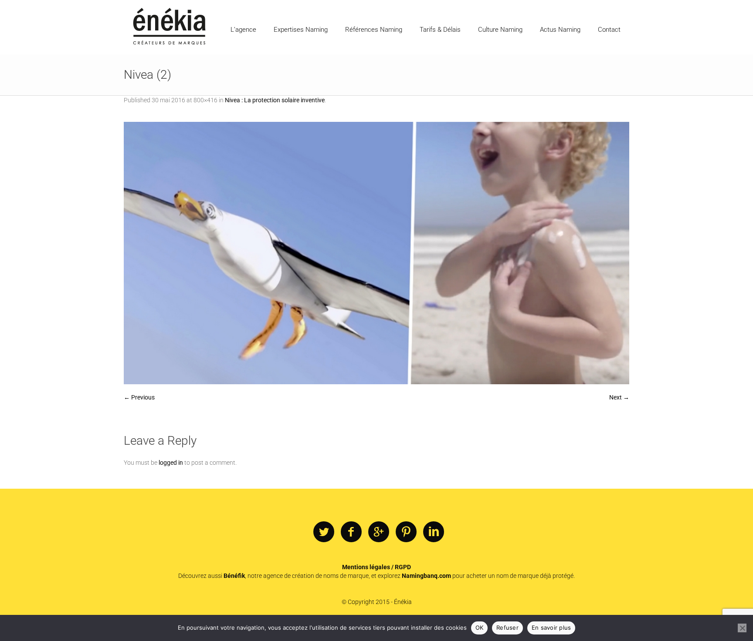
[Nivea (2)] (376, 253)
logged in (171, 462)
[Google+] (379, 532)
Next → (619, 397)
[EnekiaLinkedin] (433, 532)
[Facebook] (351, 532)
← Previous (139, 397)
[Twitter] (324, 532)
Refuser (507, 627)
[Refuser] (742, 628)
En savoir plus (551, 627)
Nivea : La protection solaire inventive (275, 100)
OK (479, 627)
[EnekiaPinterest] (406, 532)
